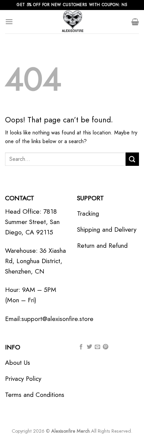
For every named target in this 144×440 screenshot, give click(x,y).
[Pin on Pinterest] (105, 347)
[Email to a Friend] (97, 347)
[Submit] (132, 159)
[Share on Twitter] (89, 347)
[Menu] (9, 21)
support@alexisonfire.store (57, 318)
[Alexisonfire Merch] (72, 21)
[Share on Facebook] (81, 347)
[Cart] (135, 21)
